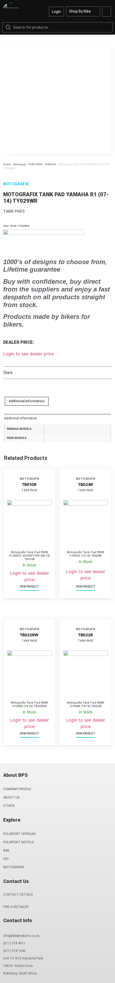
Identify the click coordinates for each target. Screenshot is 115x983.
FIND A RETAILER (16, 907)
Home (7, 164)
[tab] (27, 401)
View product (29, 586)
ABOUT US (11, 797)
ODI (6, 859)
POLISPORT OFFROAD (19, 834)
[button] (106, 11)
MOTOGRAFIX (13, 867)
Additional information (26, 401)
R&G (6, 850)
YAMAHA (50, 164)
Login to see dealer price (28, 353)
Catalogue (19, 164)
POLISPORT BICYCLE (18, 842)
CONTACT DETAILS (18, 894)
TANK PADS (35, 164)
